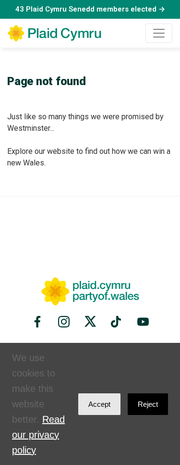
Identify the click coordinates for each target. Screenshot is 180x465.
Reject (148, 404)
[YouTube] (141, 321)
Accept (99, 404)
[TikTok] (116, 321)
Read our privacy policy (38, 434)
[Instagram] (63, 321)
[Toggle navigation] (158, 33)
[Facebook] (39, 321)
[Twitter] (90, 321)
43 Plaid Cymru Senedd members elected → (90, 9)
